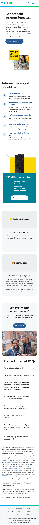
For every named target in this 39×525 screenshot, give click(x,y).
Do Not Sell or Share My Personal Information (19, 520)
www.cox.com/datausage (10, 462)
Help (28, 508)
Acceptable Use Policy (15, 470)
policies (4, 474)
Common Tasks (18, 508)
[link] (2, 3)
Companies (28, 511)
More (19, 511)
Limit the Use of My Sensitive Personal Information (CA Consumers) (19, 518)
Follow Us (9, 514)
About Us (9, 511)
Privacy (29, 514)
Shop (9, 508)
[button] (29, 3)
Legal (18, 514)
